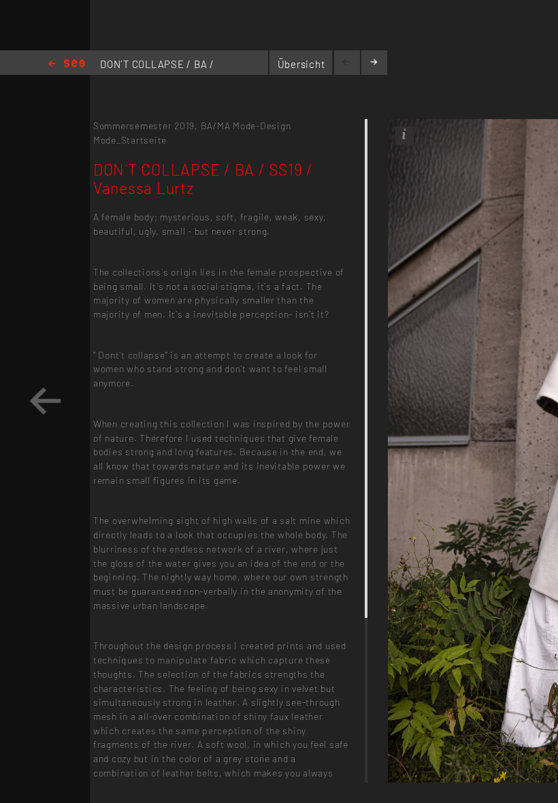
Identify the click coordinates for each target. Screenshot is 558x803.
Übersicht (301, 64)
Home (66, 64)
